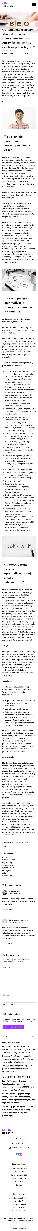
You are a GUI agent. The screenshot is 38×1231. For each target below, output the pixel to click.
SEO (5, 847)
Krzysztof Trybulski (9, 1081)
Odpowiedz (8, 909)
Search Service (16, 920)
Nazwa (6, 995)
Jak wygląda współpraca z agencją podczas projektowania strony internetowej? (17, 1069)
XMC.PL (12, 891)
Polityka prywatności (19, 1229)
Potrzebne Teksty (11, 1221)
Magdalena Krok (11, 53)
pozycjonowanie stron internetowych (16, 843)
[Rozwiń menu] (34, 4)
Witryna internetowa (11, 1014)
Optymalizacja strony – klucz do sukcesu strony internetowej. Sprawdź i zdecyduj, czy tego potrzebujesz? (18, 1049)
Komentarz (8, 967)
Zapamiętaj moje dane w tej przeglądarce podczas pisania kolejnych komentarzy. (19, 1021)
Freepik (19, 1223)
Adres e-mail (9, 1005)
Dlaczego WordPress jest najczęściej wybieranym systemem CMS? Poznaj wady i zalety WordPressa (9, 865)
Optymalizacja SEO (8, 50)
